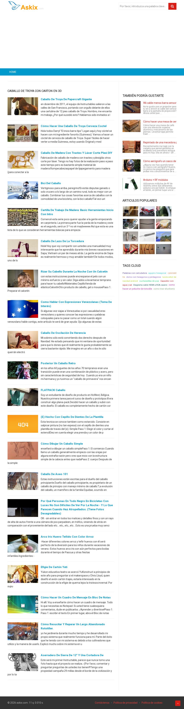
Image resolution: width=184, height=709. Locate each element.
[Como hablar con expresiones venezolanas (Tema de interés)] (23, 309)
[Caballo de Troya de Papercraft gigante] (23, 107)
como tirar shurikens (164, 288)
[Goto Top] (177, 703)
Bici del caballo (51, 183)
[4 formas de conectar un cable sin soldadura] (147, 249)
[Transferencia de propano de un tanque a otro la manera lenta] (131, 224)
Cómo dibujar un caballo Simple (62, 443)
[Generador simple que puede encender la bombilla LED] (164, 249)
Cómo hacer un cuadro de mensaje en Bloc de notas (76, 597)
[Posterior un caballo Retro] (23, 371)
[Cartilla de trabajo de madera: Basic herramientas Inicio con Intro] (23, 217)
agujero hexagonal (157, 273)
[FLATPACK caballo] (23, 397)
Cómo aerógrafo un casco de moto (163, 161)
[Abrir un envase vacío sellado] (164, 224)
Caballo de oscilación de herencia (63, 333)
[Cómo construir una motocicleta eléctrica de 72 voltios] (147, 211)
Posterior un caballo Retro (58, 363)
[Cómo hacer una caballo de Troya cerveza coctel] (23, 133)
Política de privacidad (125, 702)
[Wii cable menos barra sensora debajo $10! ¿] (132, 107)
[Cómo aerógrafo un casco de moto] (132, 165)
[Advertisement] (92, 40)
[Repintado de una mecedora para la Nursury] (132, 147)
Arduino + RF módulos (155, 179)
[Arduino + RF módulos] (132, 184)
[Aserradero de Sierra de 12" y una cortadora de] (23, 663)
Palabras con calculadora (135, 273)
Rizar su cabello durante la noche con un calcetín (74, 271)
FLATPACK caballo (53, 390)
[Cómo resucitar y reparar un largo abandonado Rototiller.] (23, 632)
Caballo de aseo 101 (54, 474)
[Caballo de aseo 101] (23, 481)
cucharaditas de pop (149, 281)
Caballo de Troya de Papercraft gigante (66, 99)
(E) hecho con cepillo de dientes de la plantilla (72, 417)
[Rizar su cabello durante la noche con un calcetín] (23, 279)
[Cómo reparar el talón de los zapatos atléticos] (164, 211)
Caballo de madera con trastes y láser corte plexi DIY (76, 152)
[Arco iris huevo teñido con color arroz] (23, 544)
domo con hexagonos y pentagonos (143, 277)
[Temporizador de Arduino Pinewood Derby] (131, 211)
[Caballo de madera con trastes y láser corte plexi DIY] (23, 160)
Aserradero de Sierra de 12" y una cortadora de (72, 655)
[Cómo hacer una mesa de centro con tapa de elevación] (132, 126)
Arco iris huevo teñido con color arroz (67, 536)
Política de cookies (152, 702)
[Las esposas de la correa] (147, 224)
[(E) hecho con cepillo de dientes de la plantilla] (23, 424)
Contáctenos (102, 702)
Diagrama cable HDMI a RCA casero (150, 285)
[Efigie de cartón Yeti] (23, 574)
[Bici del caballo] (23, 191)
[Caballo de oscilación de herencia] (23, 340)
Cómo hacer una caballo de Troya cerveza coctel (74, 126)
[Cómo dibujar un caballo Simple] (23, 451)
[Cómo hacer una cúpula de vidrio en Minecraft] (164, 236)
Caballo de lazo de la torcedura (62, 241)
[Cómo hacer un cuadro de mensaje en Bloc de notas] (23, 605)
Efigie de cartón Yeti (54, 567)
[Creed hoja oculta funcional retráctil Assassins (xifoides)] (147, 236)
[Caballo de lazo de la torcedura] (23, 248)
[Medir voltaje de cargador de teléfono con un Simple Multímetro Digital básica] (131, 249)
